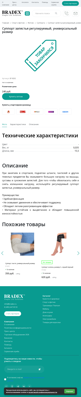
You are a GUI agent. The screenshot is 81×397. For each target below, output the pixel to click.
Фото (4, 124)
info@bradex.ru (10, 304)
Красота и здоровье (51, 299)
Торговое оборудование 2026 (16, 334)
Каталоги (25, 2)
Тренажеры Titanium (51, 305)
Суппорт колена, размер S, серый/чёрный (57, 267)
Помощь (45, 2)
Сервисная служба (11, 351)
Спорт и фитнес (49, 302)
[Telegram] (18, 386)
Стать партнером (70, 3)
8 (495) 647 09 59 (10, 307)
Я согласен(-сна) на (25, 379)
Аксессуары (47, 315)
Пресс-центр (9, 331)
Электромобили (49, 319)
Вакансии (8, 338)
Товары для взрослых (52, 322)
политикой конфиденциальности (43, 392)
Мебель (46, 309)
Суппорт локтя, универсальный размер (20, 263)
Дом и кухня (48, 312)
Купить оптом (16, 96)
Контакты (35, 2)
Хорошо (69, 391)
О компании (9, 324)
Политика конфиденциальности (17, 328)
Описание (34, 124)
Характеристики (18, 124)
